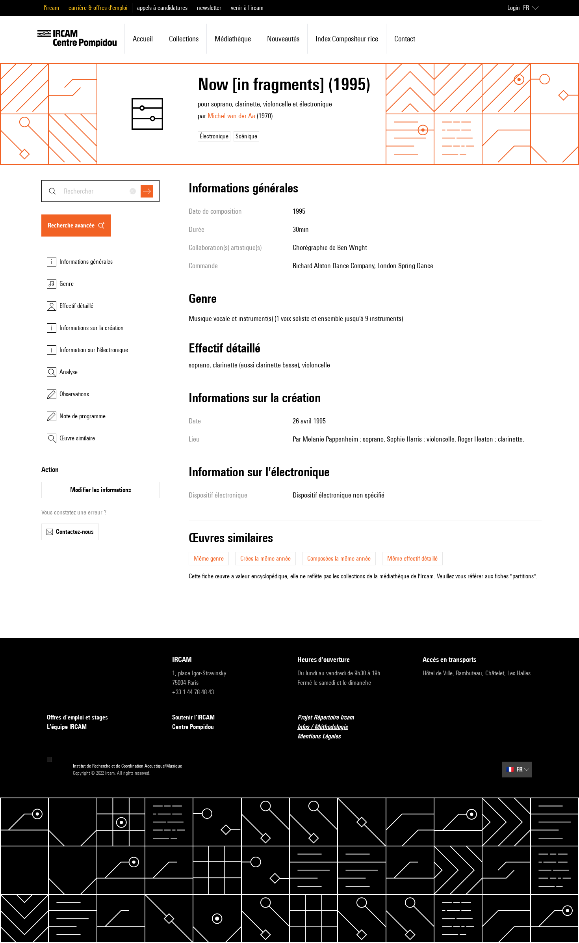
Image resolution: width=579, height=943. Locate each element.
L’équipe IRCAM (67, 727)
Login (513, 7)
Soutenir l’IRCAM (193, 717)
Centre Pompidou (193, 727)
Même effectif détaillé (412, 558)
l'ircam (51, 7)
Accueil (143, 38)
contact (404, 38)
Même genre (209, 558)
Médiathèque (233, 38)
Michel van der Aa (231, 116)
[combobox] (100, 191)
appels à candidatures (162, 7)
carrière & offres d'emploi (98, 7)
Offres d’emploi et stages (77, 717)
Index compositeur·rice (346, 38)
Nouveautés (283, 38)
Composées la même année (339, 558)
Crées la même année (265, 558)
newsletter (209, 7)
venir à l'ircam (247, 7)
